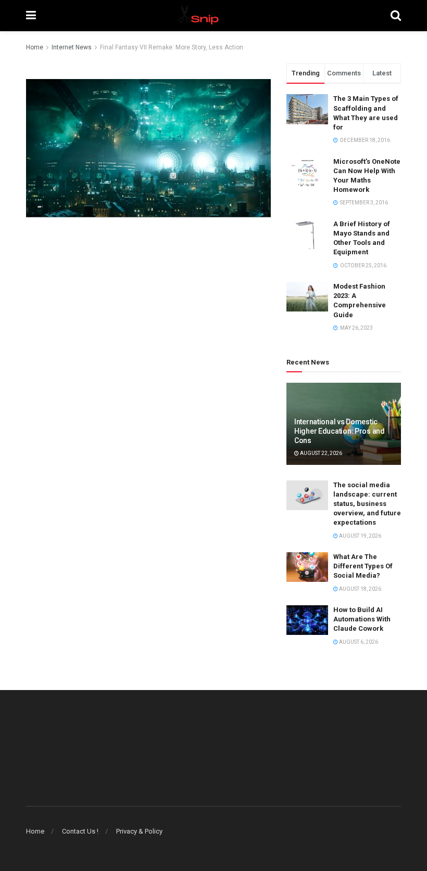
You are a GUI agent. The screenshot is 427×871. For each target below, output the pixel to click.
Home (34, 47)
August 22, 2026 (320, 453)
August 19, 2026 (359, 536)
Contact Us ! (80, 831)
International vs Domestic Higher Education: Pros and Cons (339, 431)
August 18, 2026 (359, 589)
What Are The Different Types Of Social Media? (363, 566)
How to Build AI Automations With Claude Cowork (362, 619)
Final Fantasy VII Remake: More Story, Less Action (171, 47)
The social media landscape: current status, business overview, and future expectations (367, 504)
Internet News (72, 47)
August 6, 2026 (358, 642)
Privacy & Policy (139, 831)
